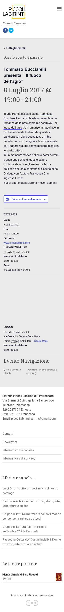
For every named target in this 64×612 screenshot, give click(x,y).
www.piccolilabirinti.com (17, 242)
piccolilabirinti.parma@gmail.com (33, 418)
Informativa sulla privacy (18, 458)
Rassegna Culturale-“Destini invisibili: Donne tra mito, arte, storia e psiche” (31, 542)
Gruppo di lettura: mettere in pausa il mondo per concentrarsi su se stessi (31, 516)
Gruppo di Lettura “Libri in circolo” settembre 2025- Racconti (24, 529)
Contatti (7, 433)
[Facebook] (5, 30)
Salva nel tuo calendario (26, 199)
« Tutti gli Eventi (14, 48)
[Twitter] (11, 30)
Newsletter (9, 442)
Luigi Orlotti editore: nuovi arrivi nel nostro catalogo (30, 491)
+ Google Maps (39, 340)
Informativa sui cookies (18, 450)
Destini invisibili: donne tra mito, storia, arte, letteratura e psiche (31, 503)
